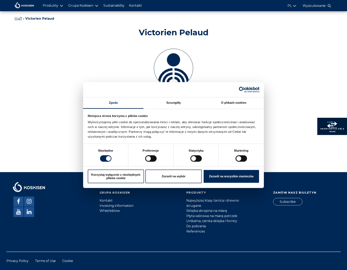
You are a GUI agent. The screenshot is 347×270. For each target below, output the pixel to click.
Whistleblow (110, 211)
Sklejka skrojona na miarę (206, 211)
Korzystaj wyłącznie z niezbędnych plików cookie (115, 176)
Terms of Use (45, 261)
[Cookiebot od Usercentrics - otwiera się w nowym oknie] (241, 90)
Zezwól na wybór (174, 176)
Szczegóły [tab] (173, 102)
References (195, 231)
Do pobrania (196, 226)
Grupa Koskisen (80, 5)
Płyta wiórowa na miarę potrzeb (211, 216)
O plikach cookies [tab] (233, 102)
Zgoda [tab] (113, 102)
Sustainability (114, 5)
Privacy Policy (17, 261)
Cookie (67, 261)
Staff (18, 18)
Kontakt (135, 5)
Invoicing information (117, 206)
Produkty (50, 5)
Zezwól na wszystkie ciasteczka (231, 176)
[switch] (151, 158)
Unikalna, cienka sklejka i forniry (211, 221)
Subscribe (288, 202)
